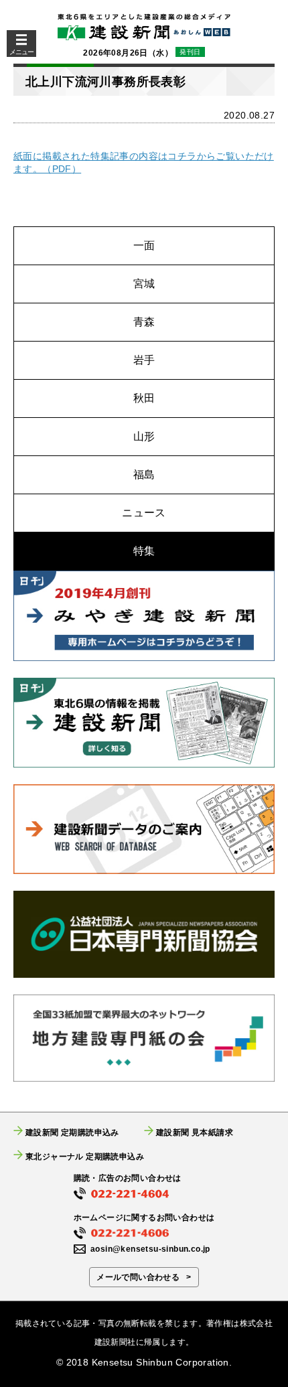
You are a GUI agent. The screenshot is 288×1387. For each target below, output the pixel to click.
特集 (144, 551)
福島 (144, 474)
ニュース (144, 512)
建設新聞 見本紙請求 (194, 1132)
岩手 (144, 360)
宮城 (144, 283)
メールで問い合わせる (137, 1277)
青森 (144, 321)
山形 (144, 436)
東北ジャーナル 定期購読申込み (84, 1156)
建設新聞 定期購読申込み (72, 1132)
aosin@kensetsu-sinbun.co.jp (150, 1249)
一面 (144, 245)
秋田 (144, 398)
